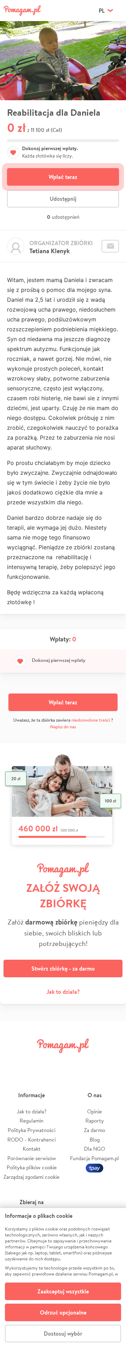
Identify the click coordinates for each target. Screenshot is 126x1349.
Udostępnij (63, 199)
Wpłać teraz (63, 177)
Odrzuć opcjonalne (63, 1312)
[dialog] (63, 1278)
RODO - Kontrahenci (31, 1139)
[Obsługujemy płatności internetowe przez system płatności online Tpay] (94, 1167)
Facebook (13, 1062)
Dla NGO (94, 1148)
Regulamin (31, 1120)
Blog (95, 1139)
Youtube (113, 1062)
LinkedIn (73, 1062)
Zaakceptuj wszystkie (63, 1291)
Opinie (94, 1111)
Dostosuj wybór (63, 1333)
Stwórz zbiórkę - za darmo (63, 968)
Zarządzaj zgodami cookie (31, 1177)
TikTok (93, 1062)
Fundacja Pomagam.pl (94, 1158)
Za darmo (94, 1130)
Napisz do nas (63, 727)
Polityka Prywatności (31, 1130)
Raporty (94, 1120)
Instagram (53, 1062)
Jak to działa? (63, 992)
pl (102, 10)
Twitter (33, 1062)
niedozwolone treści (90, 720)
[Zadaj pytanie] (110, 246)
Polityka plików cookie (32, 1167)
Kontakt (32, 1148)
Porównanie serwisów (31, 1158)
